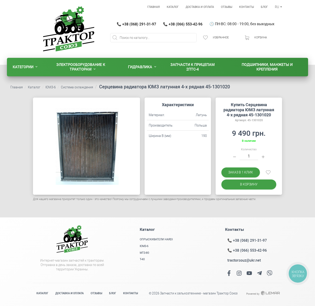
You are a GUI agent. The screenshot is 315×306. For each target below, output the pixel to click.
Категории (23, 67)
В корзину (249, 184)
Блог (264, 7)
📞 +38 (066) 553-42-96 (182, 24)
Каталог (173, 7)
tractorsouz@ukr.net (244, 260)
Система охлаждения (77, 87)
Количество (249, 149)
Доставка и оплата (200, 7)
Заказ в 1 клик (240, 172)
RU (277, 7)
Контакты (246, 7)
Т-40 (142, 259)
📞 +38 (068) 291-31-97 (136, 24)
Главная (153, 7)
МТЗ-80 (144, 252)
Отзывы (226, 7)
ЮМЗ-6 (50, 87)
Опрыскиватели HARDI (156, 239)
